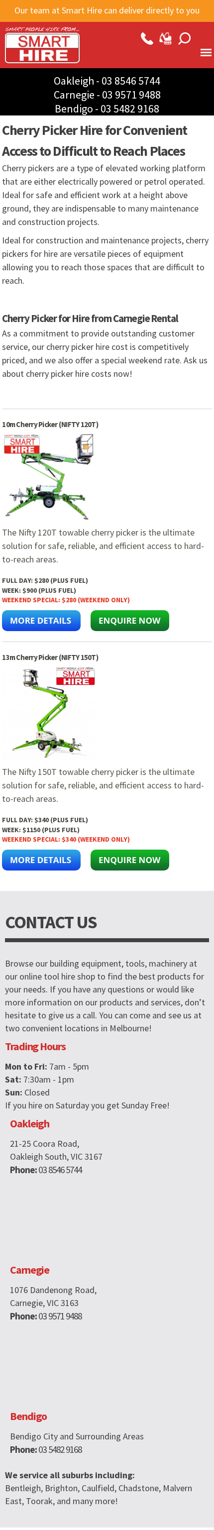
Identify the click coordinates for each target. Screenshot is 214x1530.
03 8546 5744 (131, 81)
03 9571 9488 (131, 95)
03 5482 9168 (130, 108)
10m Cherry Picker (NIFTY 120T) (50, 424)
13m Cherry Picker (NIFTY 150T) (50, 657)
